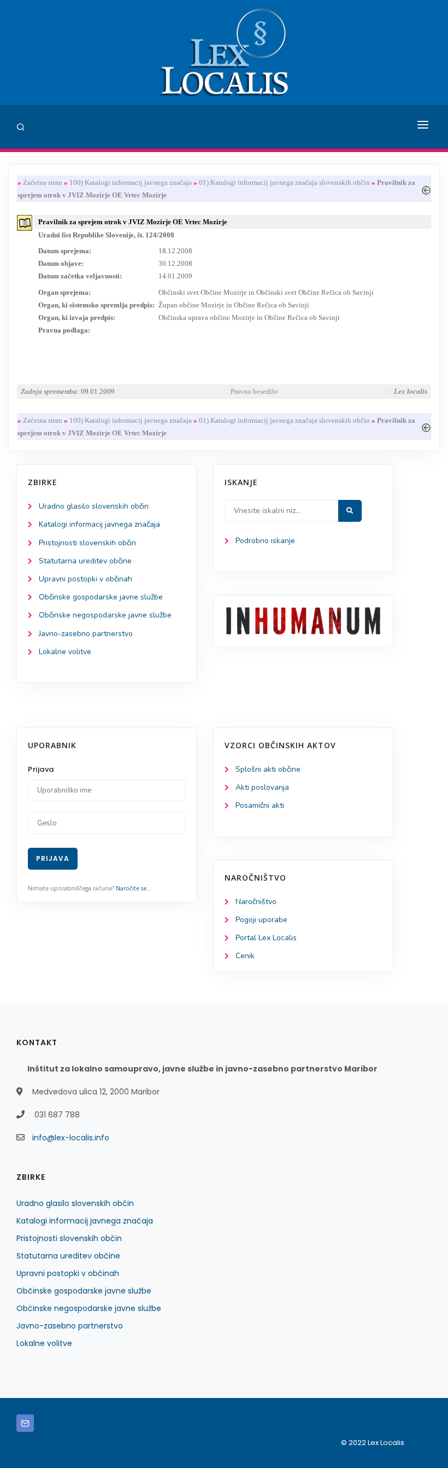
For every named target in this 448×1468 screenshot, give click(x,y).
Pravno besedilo (254, 391)
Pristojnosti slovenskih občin (87, 543)
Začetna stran (42, 182)
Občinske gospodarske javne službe (101, 597)
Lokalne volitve (65, 651)
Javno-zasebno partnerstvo (86, 633)
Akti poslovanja (262, 787)
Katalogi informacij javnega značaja (99, 524)
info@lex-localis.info (70, 1137)
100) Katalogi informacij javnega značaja (130, 182)
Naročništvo (255, 901)
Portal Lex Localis (266, 938)
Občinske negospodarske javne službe (105, 615)
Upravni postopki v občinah (85, 579)
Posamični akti (259, 805)
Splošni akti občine (267, 769)
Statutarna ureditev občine (85, 561)
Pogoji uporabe (261, 919)
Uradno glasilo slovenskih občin (94, 506)
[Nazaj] (426, 189)
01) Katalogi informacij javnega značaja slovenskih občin (284, 182)
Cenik (245, 956)
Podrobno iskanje (265, 540)
